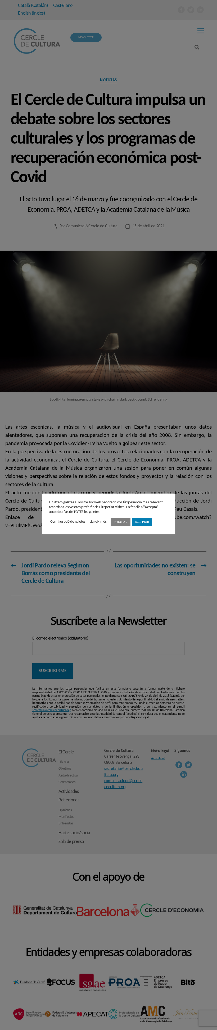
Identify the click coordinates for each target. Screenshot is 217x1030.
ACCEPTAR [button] (142, 522)
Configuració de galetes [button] (67, 522)
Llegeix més (98, 522)
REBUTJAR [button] (120, 522)
